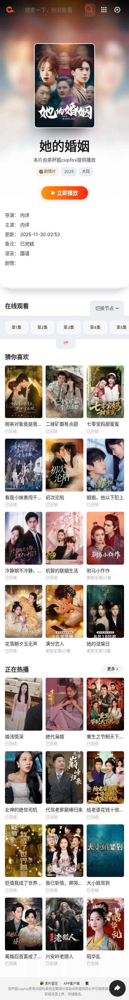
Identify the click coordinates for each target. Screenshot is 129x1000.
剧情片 (50, 171)
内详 (24, 215)
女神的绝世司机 (21, 809)
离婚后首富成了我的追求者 (23, 956)
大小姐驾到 (98, 883)
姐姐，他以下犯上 (105, 497)
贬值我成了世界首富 (23, 883)
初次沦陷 (55, 497)
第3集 (69, 327)
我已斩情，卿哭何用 (64, 883)
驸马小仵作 (98, 570)
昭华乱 (94, 956)
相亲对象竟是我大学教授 (23, 424)
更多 (111, 668)
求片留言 (51, 983)
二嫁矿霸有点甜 (62, 424)
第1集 (17, 327)
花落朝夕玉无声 (21, 643)
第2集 (42, 327)
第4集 (95, 327)
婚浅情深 (14, 736)
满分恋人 (55, 643)
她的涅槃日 (98, 643)
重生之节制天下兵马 (105, 736)
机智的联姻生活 (62, 570)
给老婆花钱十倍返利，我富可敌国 (105, 809)
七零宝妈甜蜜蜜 (103, 424)
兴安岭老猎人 (59, 956)
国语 (24, 253)
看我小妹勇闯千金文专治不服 (23, 497)
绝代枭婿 (55, 736)
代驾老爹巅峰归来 (64, 809)
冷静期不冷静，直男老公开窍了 (23, 570)
